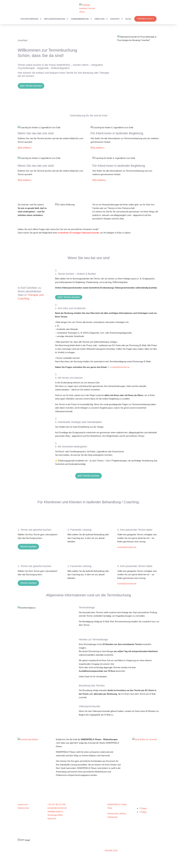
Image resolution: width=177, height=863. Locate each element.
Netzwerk (52, 818)
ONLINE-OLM (111, 850)
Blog (128, 19)
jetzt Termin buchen (31, 85)
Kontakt (115, 19)
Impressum (23, 804)
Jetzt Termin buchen (69, 297)
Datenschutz (23, 808)
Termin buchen (28, 546)
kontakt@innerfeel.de (119, 367)
